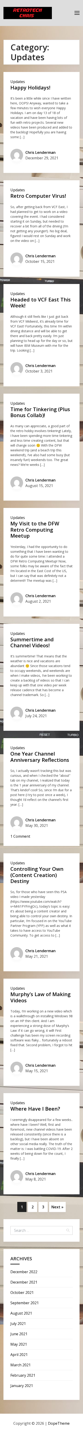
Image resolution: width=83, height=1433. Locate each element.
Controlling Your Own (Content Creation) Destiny (36, 874)
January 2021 (21, 1385)
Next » (57, 1206)
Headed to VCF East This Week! (40, 302)
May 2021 (18, 1344)
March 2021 (20, 1364)
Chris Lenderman (40, 152)
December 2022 (23, 1271)
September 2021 (24, 1302)
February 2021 (22, 1375)
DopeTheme (59, 1423)
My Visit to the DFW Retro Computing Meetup (34, 529)
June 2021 (18, 1333)
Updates (17, 81)
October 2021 (22, 1292)
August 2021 (21, 1313)
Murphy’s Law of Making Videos (40, 997)
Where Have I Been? (35, 1108)
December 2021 (23, 1282)
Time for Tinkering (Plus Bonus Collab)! (40, 412)
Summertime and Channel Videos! (32, 642)
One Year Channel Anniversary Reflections (39, 756)
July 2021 (18, 1323)
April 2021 (19, 1354)
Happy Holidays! (30, 87)
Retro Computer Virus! (38, 195)
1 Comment (20, 836)
